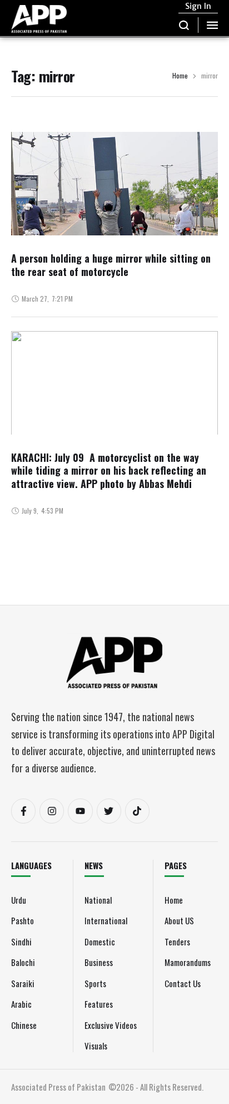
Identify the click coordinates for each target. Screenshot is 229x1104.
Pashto (22, 920)
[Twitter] (109, 811)
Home (180, 76)
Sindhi (21, 941)
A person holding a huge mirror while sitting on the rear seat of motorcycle (111, 264)
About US (179, 920)
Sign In (198, 6)
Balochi (23, 962)
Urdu (18, 900)
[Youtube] (80, 811)
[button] (184, 25)
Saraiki (22, 983)
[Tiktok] (137, 811)
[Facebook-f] (23, 811)
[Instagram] (51, 811)
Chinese (24, 1025)
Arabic (21, 1004)
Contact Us (183, 983)
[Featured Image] (114, 215)
